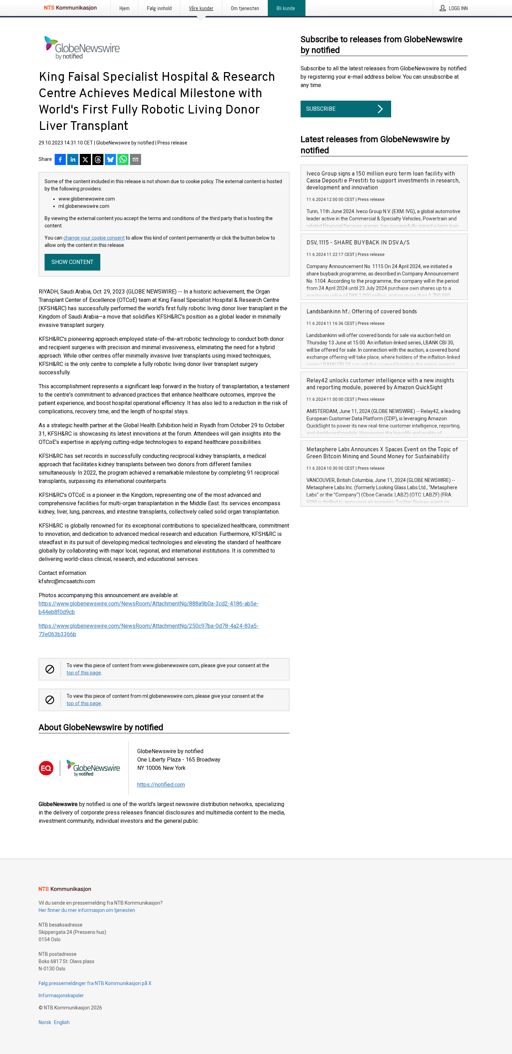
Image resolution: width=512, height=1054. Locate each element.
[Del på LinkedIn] (72, 160)
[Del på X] (85, 160)
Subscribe (320, 109)
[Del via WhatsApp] (123, 160)
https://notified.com (161, 784)
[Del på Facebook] (60, 160)
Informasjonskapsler (61, 995)
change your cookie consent (94, 238)
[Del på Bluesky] (110, 160)
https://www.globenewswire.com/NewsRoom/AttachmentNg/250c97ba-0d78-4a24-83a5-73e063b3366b (149, 630)
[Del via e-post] (135, 160)
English (62, 1022)
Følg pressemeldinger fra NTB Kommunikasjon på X (95, 983)
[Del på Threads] (97, 160)
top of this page (84, 673)
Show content (72, 262)
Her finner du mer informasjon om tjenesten (87, 910)
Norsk (45, 1022)
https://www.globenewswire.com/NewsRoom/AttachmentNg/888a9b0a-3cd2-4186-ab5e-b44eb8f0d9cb (149, 607)
